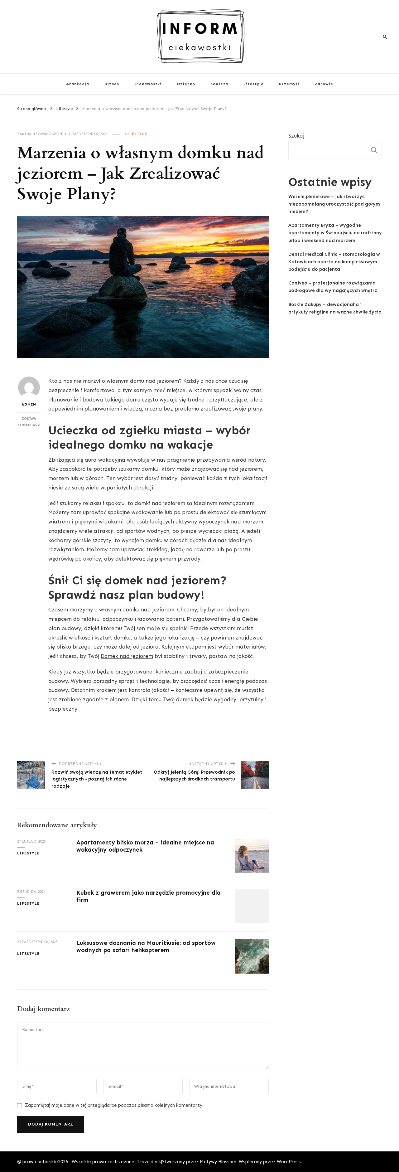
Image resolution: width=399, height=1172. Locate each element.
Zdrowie (324, 83)
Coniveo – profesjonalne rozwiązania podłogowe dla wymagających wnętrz (332, 286)
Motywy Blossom (218, 1162)
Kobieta (219, 83)
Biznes (111, 83)
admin (29, 404)
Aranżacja (77, 83)
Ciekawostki (148, 83)
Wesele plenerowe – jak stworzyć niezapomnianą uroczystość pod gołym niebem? (334, 204)
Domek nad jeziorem (127, 656)
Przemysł (289, 83)
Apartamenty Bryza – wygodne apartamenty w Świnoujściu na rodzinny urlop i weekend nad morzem (335, 232)
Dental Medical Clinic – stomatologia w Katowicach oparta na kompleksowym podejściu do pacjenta (334, 261)
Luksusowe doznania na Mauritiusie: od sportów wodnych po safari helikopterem (146, 946)
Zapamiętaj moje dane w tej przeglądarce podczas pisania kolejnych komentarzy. (114, 1105)
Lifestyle (253, 83)
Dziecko (186, 83)
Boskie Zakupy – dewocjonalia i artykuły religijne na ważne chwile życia (335, 308)
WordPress (289, 1162)
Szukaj (296, 136)
